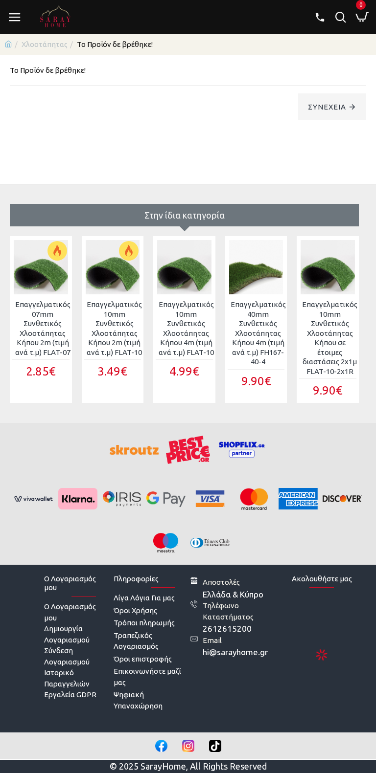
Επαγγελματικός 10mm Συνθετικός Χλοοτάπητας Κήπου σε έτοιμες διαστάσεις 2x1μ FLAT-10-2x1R (329, 337)
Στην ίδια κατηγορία (184, 215)
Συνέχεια (327, 107)
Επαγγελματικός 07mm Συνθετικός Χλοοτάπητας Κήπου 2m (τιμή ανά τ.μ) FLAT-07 (42, 328)
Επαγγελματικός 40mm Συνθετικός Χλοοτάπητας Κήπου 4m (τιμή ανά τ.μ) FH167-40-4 (258, 333)
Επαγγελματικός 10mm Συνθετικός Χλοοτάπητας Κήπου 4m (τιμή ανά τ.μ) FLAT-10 (186, 328)
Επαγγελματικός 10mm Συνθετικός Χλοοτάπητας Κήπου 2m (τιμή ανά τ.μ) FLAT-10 (114, 328)
